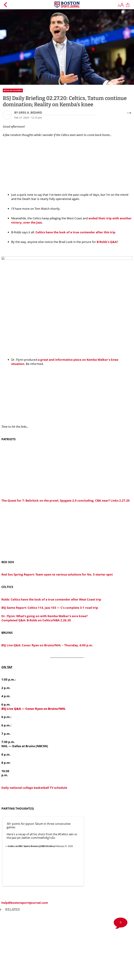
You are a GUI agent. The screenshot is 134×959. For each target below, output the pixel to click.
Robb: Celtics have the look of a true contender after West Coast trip (51, 599)
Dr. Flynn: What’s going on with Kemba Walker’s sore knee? (44, 616)
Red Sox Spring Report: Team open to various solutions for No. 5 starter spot (57, 574)
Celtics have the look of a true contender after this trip (75, 232)
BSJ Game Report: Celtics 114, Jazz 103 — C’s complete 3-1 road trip (49, 608)
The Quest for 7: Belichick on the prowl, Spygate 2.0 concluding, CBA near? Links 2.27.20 (65, 500)
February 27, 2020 (64, 846)
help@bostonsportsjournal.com (24, 903)
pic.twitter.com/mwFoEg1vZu (36, 838)
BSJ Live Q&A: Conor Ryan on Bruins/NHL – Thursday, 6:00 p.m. (47, 645)
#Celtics (63, 834)
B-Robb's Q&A (107, 242)
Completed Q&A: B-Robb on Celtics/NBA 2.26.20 (36, 620)
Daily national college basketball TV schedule (34, 788)
